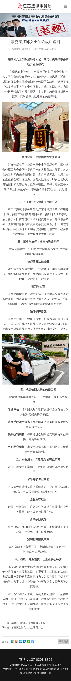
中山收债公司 (44, 673)
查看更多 (63, 641)
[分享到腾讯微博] (20, 641)
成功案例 (26, 49)
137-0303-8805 (40, 659)
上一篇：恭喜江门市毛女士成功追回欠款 (23, 623)
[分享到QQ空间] (12, 641)
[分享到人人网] (24, 641)
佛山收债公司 (21, 669)
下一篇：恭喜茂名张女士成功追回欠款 (22, 627)
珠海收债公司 (30, 673)
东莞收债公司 (49, 669)
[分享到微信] (28, 641)
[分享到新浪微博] (16, 641)
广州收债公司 (35, 669)
